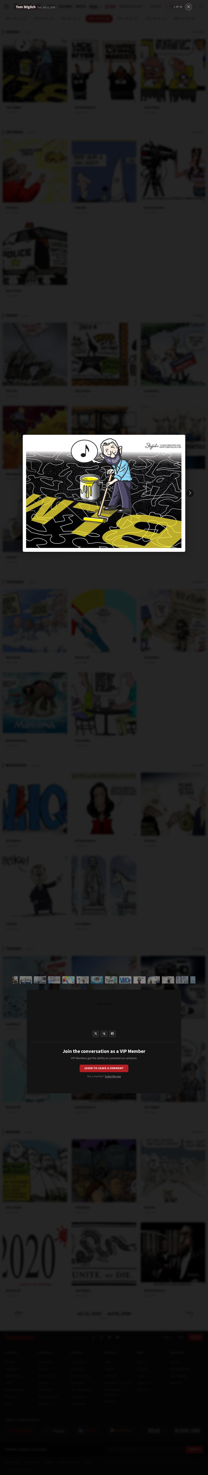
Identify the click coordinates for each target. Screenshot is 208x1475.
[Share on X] (95, 1034)
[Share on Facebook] (112, 1034)
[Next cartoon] (190, 493)
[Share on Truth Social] (104, 1034)
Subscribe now (113, 1076)
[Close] (188, 7)
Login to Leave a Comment (104, 1068)
